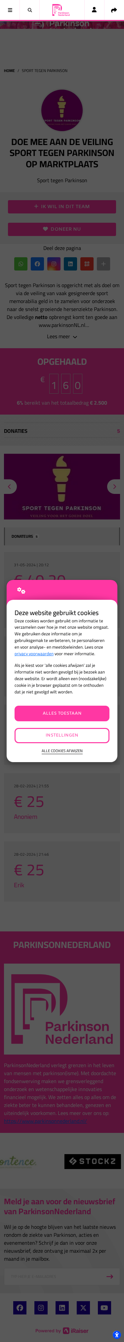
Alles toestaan (62, 713)
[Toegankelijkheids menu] (117, 1335)
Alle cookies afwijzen (62, 751)
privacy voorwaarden (34, 654)
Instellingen (62, 735)
